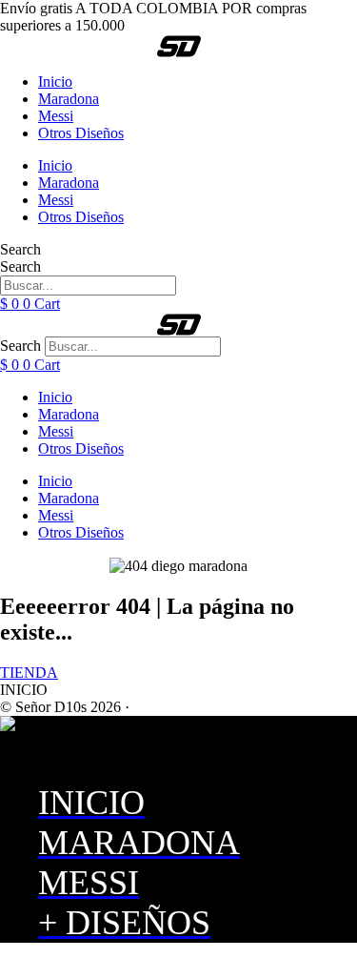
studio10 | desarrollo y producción (235, 707)
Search (20, 249)
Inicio (55, 81)
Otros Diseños (81, 133)
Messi (55, 116)
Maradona (68, 99)
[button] (24, 690)
